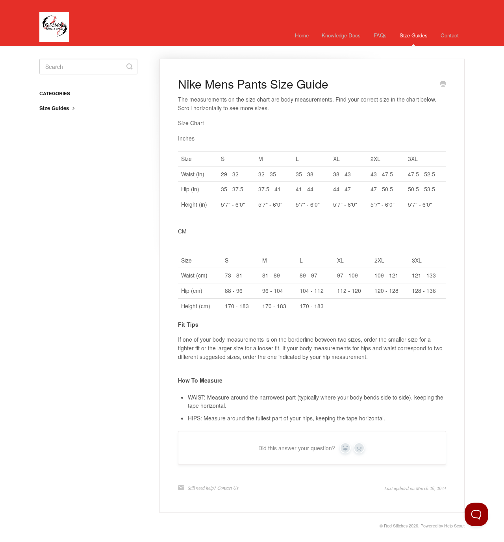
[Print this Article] (443, 84)
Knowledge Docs (341, 35)
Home (302, 35)
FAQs (380, 35)
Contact (450, 35)
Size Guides (414, 35)
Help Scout (454, 526)
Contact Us (228, 488)
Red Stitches (396, 526)
